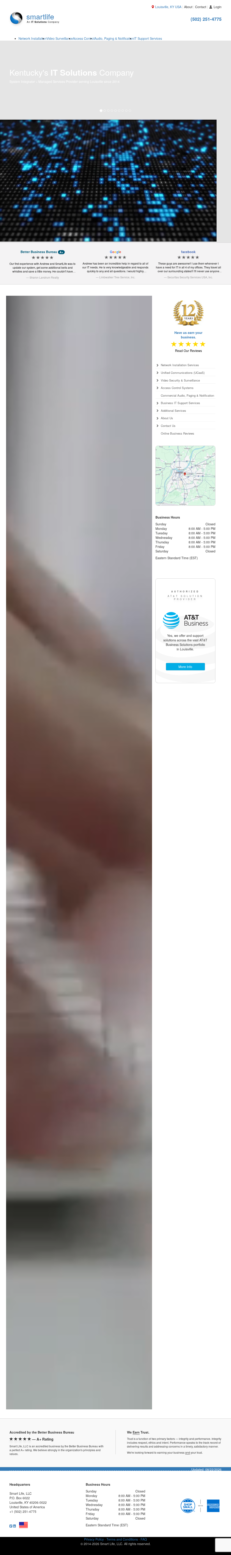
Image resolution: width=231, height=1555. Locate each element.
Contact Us (168, 412)
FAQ (144, 1525)
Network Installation (32, 38)
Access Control (83, 38)
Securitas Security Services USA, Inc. (190, 263)
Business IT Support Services (180, 389)
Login (217, 7)
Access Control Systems (177, 374)
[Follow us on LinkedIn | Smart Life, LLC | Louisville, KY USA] (14, 1512)
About (188, 7)
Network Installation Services (180, 351)
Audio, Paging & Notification (114, 38)
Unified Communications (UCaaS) (183, 359)
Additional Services (173, 397)
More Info (185, 653)
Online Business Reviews (177, 420)
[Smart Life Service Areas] (185, 462)
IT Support (148, 38)
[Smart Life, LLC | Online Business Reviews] (189, 331)
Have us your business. (188, 321)
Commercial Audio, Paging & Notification (187, 382)
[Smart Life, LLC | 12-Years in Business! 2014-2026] (188, 296)
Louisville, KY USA (168, 7)
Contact (200, 7)
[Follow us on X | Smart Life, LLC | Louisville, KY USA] (10, 1512)
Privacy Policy (94, 1525)
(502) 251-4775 (206, 19)
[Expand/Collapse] (157, 352)
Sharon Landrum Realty (44, 264)
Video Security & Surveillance (180, 367)
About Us (167, 405)
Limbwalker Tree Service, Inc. (117, 263)
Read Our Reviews (188, 337)
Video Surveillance (59, 38)
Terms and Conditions (122, 1525)
